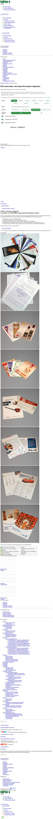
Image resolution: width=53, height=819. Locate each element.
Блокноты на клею (10, 631)
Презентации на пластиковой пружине (14, 703)
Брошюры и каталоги (8, 54)
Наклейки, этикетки (7, 52)
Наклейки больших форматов (12, 687)
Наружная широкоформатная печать (14, 713)
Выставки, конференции (8, 615)
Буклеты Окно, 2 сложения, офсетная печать (18, 650)
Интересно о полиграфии (8, 783)
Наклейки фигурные (10, 679)
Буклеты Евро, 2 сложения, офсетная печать (18, 649)
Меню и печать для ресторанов (10, 74)
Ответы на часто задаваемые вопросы (11, 782)
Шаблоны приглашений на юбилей (13, 706)
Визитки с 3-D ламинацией (12, 660)
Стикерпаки (8, 686)
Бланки (4, 761)
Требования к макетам (8, 784)
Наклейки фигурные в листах (14, 681)
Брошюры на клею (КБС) (11, 635)
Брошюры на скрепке (10, 634)
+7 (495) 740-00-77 (5, 14)
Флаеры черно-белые (10, 710)
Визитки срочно (9, 656)
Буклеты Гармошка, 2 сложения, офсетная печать (19, 651)
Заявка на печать (6, 781)
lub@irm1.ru (3, 749)
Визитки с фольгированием (12, 659)
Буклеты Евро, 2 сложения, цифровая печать (18, 641)
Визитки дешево (9, 658)
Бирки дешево (9, 623)
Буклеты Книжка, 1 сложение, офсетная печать (18, 648)
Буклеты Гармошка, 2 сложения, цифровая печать (19, 643)
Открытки (5, 75)
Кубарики (5, 70)
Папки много (9, 700)
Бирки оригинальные (10, 622)
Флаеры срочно (9, 709)
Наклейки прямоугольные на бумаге (16, 673)
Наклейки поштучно (10, 682)
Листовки (5, 50)
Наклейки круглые (10, 675)
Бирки (4, 59)
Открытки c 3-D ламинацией (12, 695)
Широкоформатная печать (9, 80)
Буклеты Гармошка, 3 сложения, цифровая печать (19, 645)
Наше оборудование (7, 780)
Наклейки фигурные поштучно (15, 680)
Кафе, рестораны (7, 614)
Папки (4, 76)
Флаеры (5, 79)
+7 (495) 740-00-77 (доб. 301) (7, 734)
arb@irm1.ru (3, 736)
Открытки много (9, 694)
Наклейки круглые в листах (14, 678)
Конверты (5, 69)
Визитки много (9, 657)
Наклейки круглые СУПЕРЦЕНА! (13, 685)
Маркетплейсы (6, 611)
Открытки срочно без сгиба (12, 691)
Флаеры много (9, 711)
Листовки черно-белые (11, 670)
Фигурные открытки (10, 696)
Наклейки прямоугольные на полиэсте (16, 674)
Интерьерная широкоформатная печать (14, 715)
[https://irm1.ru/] (26, 2)
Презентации (6, 77)
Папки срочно (9, 698)
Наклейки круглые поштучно (14, 676)
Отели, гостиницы (7, 613)
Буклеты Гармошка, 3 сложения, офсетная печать (19, 653)
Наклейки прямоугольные (11, 672)
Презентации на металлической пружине (15, 702)
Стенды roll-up (9, 718)
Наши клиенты (6, 778)
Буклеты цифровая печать (11, 638)
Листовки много (9, 668)
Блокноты (5, 62)
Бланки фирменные (7, 61)
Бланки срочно (9, 627)
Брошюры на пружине (11, 636)
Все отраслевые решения (8, 616)
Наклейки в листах (10, 683)
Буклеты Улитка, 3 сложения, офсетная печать (18, 652)
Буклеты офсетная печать (11, 646)
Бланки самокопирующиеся (9, 60)
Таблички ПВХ (9, 717)
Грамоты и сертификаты (8, 67)
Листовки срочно (9, 667)
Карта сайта (5, 785)
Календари (5, 68)
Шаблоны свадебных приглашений (13, 705)
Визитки (5, 49)
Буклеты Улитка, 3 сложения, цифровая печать (18, 644)
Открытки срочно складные (12, 693)
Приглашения (6, 78)
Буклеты (5, 51)
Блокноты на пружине (11, 630)
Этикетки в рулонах (10, 688)
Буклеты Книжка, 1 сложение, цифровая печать (18, 640)
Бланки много (9, 628)
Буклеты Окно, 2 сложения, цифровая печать (18, 642)
